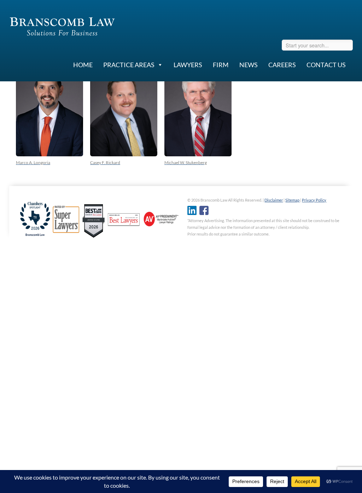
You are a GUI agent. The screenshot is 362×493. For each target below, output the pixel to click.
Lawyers (188, 65)
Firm (221, 65)
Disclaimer (273, 200)
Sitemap (292, 200)
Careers (282, 65)
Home (83, 65)
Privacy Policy (314, 200)
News (248, 65)
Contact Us (326, 65)
